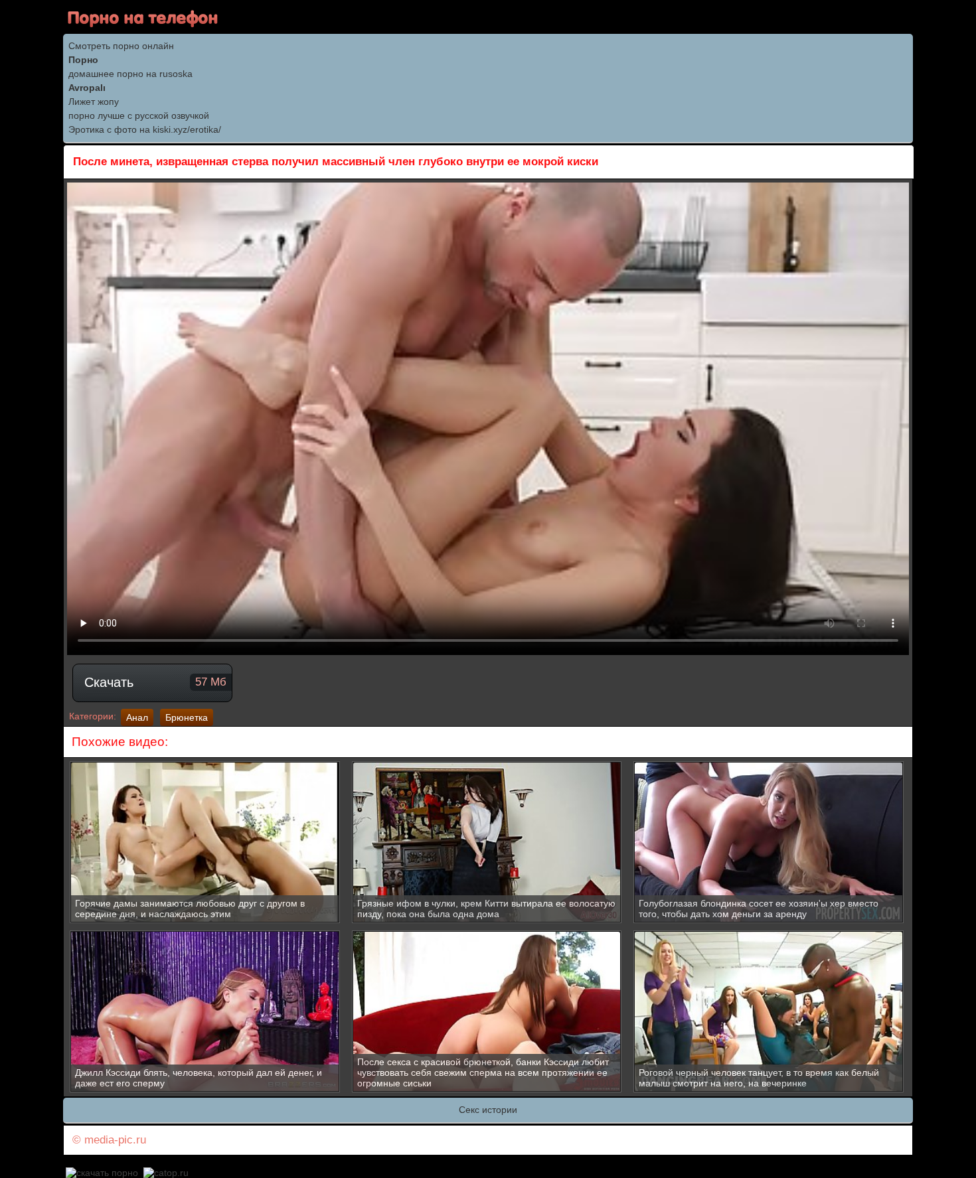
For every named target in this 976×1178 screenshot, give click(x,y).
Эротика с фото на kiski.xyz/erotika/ (144, 129)
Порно (83, 59)
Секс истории (488, 1109)
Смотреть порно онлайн (121, 45)
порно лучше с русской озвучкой (138, 115)
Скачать (155, 682)
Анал (137, 717)
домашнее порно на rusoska (130, 73)
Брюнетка (186, 717)
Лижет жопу (93, 101)
